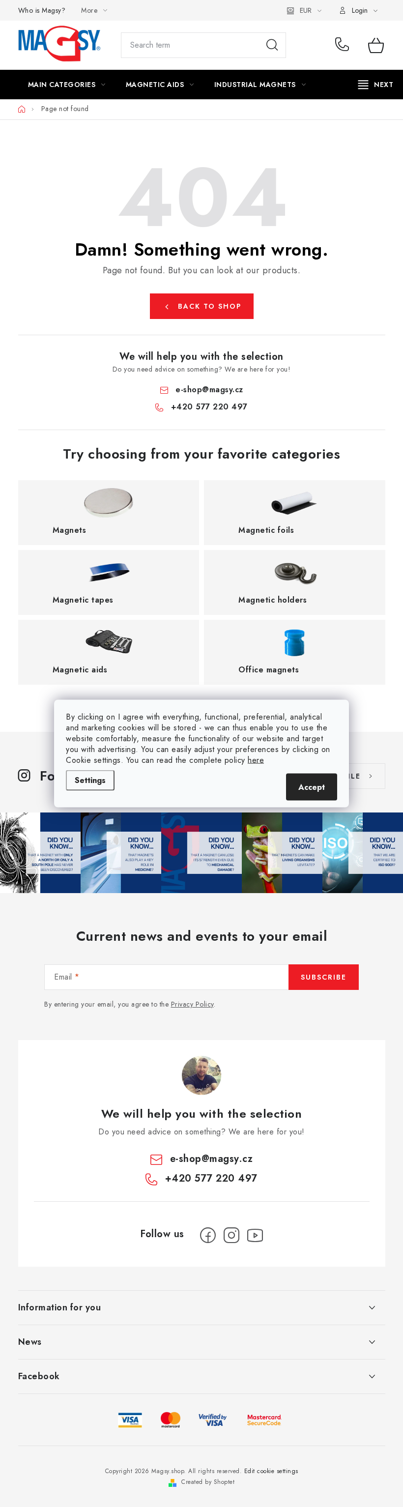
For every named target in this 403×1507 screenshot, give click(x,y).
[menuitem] (66, 84)
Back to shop (209, 306)
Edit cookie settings (271, 1471)
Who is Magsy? (42, 10)
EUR (306, 10)
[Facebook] (208, 1235)
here (256, 760)
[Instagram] (231, 1235)
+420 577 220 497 (344, 45)
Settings (90, 780)
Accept (311, 787)
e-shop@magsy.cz (209, 389)
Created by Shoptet (207, 1482)
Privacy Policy (192, 1004)
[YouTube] (255, 1235)
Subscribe (323, 977)
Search (272, 45)
